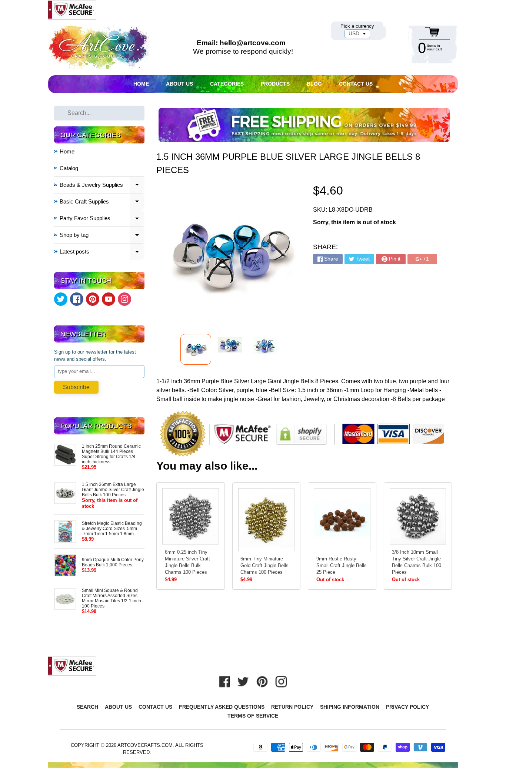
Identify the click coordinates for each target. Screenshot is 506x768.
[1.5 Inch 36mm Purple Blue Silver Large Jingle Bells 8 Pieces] (195, 349)
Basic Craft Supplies (102, 202)
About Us (179, 84)
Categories (227, 84)
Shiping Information (349, 707)
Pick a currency (357, 26)
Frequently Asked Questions (221, 707)
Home (141, 84)
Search (87, 707)
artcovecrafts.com (145, 745)
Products (275, 84)
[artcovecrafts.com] (99, 47)
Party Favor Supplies (102, 219)
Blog (314, 84)
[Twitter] (60, 299)
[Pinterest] (92, 299)
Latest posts (102, 252)
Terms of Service (252, 716)
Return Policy (292, 707)
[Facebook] (76, 299)
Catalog (69, 168)
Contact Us (356, 84)
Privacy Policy (407, 707)
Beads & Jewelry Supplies (102, 186)
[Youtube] (108, 299)
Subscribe (76, 387)
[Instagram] (124, 299)
